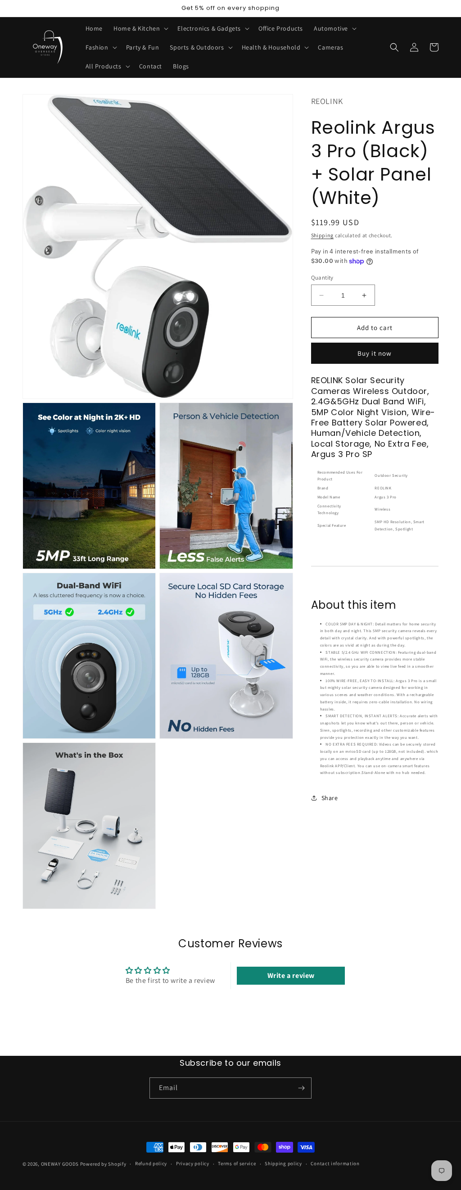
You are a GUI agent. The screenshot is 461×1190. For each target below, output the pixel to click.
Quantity (322, 277)
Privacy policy (192, 1163)
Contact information (335, 1163)
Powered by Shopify (103, 1164)
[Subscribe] (301, 1088)
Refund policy (151, 1163)
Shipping (322, 235)
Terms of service (237, 1163)
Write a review (291, 975)
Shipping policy (283, 1163)
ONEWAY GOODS (60, 1164)
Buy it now (374, 353)
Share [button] (329, 798)
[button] (140, 28)
